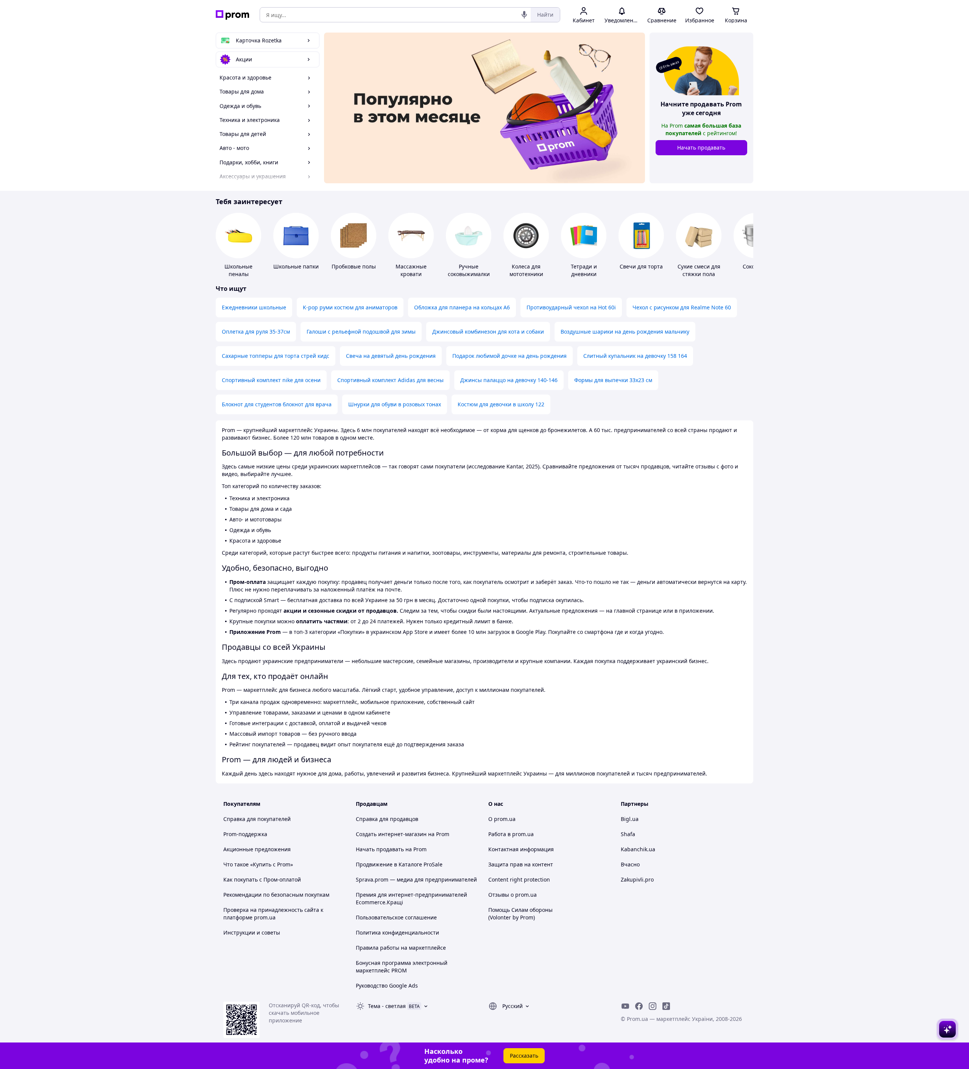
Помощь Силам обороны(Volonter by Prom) (520, 913)
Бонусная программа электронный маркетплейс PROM (401, 966)
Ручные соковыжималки (469, 270)
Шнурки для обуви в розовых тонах (394, 404)
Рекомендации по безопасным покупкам (276, 894)
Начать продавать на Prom (391, 849)
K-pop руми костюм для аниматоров (350, 307)
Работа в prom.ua (511, 834)
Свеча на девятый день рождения (391, 355)
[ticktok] (666, 1006)
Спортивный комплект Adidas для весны (390, 380)
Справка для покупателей (257, 818)
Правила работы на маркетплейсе (401, 947)
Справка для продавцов (387, 818)
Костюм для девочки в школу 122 (501, 404)
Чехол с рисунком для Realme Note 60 (681, 307)
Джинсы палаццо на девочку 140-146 (509, 380)
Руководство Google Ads (387, 985)
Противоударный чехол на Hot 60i (571, 307)
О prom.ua (502, 818)
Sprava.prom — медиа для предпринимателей (416, 879)
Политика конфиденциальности (397, 932)
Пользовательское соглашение (396, 917)
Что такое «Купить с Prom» (258, 864)
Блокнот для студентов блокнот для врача (277, 404)
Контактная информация (521, 849)
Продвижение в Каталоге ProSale (399, 864)
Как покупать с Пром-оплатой (262, 879)
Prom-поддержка (245, 834)
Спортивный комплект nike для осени (271, 380)
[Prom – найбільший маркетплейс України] (232, 15)
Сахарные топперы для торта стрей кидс (275, 355)
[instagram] (652, 1006)
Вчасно (630, 864)
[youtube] (625, 1006)
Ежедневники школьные (254, 307)
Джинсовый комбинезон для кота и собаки (488, 331)
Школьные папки (296, 266)
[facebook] (638, 1006)
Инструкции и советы (251, 932)
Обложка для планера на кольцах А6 (462, 307)
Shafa (628, 834)
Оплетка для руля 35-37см (256, 331)
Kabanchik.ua (638, 849)
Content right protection (519, 879)
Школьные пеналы (238, 270)
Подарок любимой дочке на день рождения (509, 355)
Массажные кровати (411, 270)
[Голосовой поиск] (524, 15)
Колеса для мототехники (526, 270)
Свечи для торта (641, 266)
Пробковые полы (354, 266)
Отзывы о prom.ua (512, 894)
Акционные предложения (257, 849)
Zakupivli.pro (637, 879)
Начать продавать (701, 147)
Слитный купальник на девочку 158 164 (635, 355)
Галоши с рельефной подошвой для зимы (361, 331)
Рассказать (524, 1055)
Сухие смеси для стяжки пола (699, 270)
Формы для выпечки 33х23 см (613, 380)
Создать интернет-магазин (391, 834)
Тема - (387, 1006)
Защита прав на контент (520, 864)
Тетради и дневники (584, 270)
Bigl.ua (630, 818)
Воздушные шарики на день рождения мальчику (625, 331)
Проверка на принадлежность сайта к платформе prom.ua (273, 913)
